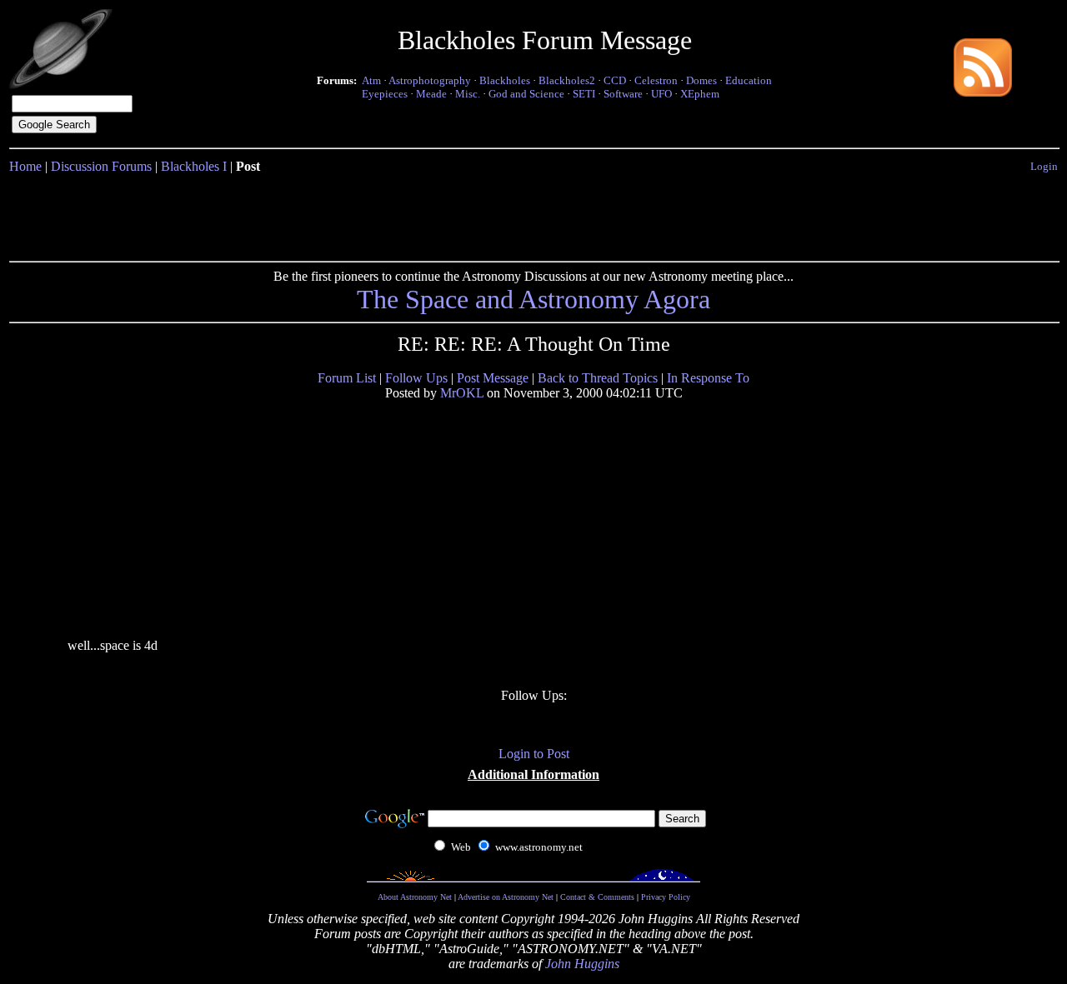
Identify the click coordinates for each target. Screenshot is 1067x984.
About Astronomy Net (415, 897)
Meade (431, 93)
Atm (371, 80)
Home (25, 166)
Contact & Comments (597, 897)
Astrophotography (429, 80)
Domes (701, 80)
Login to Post (533, 754)
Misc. (467, 93)
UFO (661, 93)
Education (748, 80)
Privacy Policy (665, 897)
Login (1044, 166)
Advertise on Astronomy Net (506, 897)
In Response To (708, 378)
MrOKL (461, 393)
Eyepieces (385, 93)
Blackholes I (194, 166)
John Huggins (582, 964)
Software (623, 93)
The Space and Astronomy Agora (533, 299)
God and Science (526, 93)
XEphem (699, 93)
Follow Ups (416, 378)
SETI (584, 93)
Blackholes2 (567, 80)
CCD (615, 80)
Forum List (347, 378)
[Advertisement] (533, 214)
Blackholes (504, 80)
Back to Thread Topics (598, 378)
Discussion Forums (101, 166)
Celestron (656, 80)
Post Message (492, 378)
